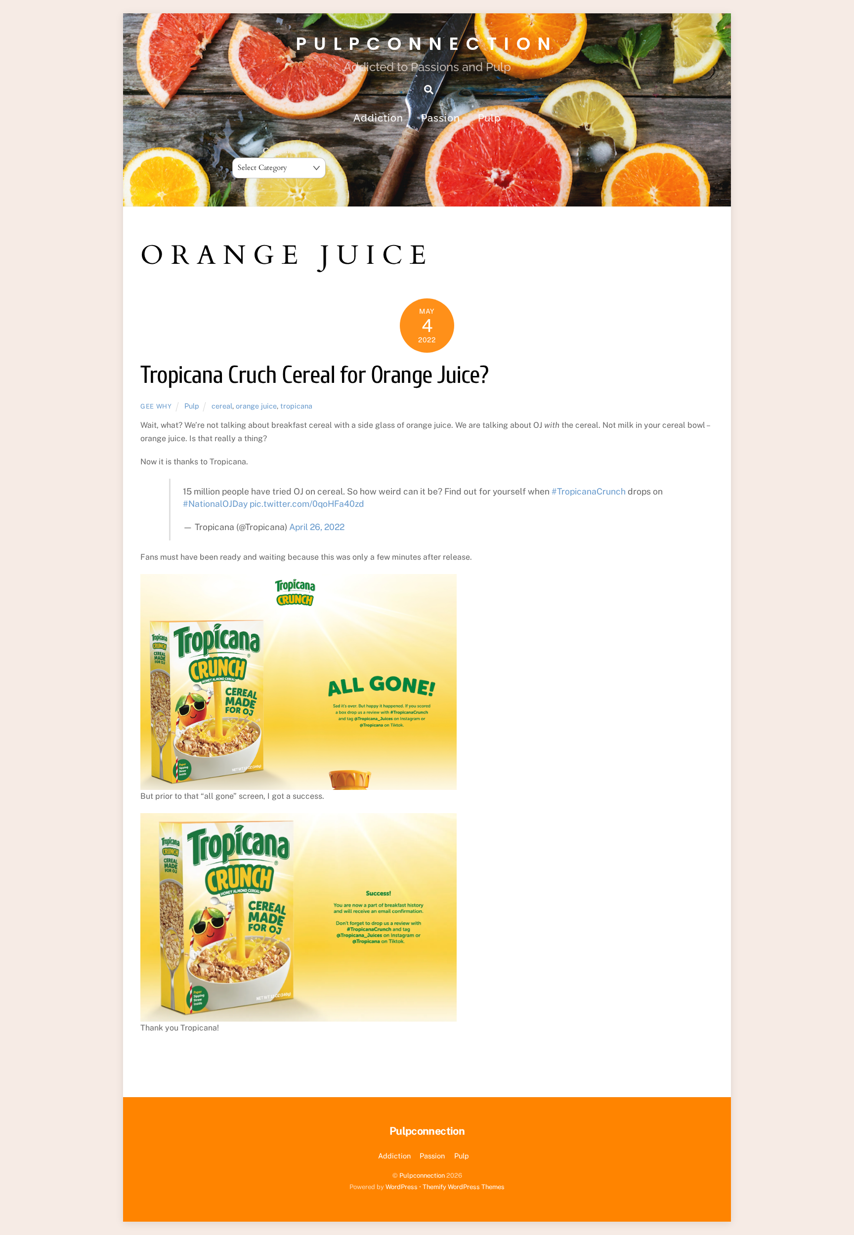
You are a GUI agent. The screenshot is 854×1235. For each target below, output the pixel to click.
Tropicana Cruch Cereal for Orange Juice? (314, 375)
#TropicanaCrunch (589, 491)
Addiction (378, 118)
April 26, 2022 (316, 527)
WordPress (401, 1187)
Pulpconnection (422, 1175)
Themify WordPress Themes (464, 1187)
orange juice (256, 406)
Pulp (489, 118)
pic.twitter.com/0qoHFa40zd (307, 503)
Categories (279, 151)
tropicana (296, 406)
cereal (222, 406)
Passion (440, 118)
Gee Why (156, 406)
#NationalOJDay (215, 503)
